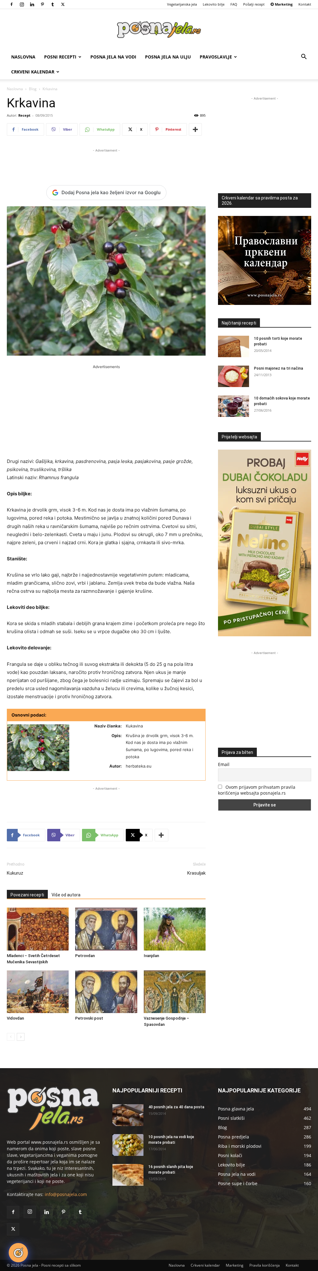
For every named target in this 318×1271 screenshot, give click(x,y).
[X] (62, 4)
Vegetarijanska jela (182, 4)
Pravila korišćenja (264, 1265)
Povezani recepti (27, 894)
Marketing (234, 1265)
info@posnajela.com (66, 1194)
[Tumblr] (52, 4)
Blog (33, 88)
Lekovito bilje (214, 4)
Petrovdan (85, 955)
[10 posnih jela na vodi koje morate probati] (127, 1145)
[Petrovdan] (106, 929)
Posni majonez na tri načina (278, 368)
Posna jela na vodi (113, 57)
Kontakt (304, 4)
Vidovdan (15, 1018)
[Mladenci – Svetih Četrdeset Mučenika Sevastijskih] (38, 929)
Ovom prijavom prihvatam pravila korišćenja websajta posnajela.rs (256, 790)
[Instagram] (21, 4)
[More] (195, 129)
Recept (24, 115)
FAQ (233, 4)
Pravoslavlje (216, 57)
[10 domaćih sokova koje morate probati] (233, 406)
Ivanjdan (151, 955)
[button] (303, 57)
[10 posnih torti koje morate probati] (233, 346)
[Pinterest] (42, 4)
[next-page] (21, 1037)
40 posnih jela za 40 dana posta (176, 1107)
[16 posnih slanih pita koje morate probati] (127, 1175)
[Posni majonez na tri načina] (233, 376)
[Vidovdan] (38, 991)
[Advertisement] (106, 163)
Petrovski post (89, 1018)
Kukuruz (15, 873)
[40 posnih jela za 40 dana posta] (127, 1115)
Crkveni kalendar (32, 72)
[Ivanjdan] (175, 929)
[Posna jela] (159, 30)
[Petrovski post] (106, 991)
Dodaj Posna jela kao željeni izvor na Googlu (111, 192)
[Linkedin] (32, 4)
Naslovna (23, 57)
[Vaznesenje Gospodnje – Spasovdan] (175, 991)
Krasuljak (196, 873)
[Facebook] (11, 4)
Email (223, 764)
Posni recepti (60, 57)
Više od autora (66, 894)
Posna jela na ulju (168, 57)
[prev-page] (11, 1037)
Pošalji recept (254, 4)
